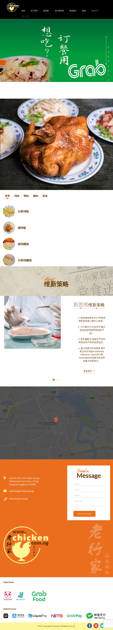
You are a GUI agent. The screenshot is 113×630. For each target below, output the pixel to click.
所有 (7, 195)
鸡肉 (16, 195)
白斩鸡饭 (23, 211)
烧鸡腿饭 (23, 243)
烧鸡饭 (22, 227)
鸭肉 (26, 195)
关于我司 (34, 11)
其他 (44, 195)
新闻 (84, 11)
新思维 (46, 11)
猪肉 (35, 195)
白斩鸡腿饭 (25, 260)
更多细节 (83, 346)
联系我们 (73, 11)
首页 (23, 11)
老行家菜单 (59, 11)
